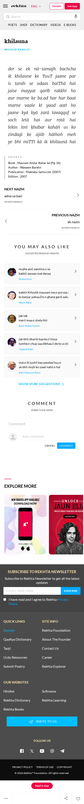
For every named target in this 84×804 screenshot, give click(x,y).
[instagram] (52, 750)
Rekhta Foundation (56, 630)
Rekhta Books (13, 709)
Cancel (50, 445)
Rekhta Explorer (54, 666)
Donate (56, 6)
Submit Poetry (14, 666)
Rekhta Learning (54, 700)
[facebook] (21, 750)
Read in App (42, 785)
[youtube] (42, 750)
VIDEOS (55, 25)
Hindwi (8, 691)
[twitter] (31, 750)
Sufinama (49, 691)
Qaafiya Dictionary (17, 639)
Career (47, 657)
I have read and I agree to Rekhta (38, 601)
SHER (23, 25)
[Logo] (18, 6)
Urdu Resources (15, 657)
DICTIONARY (38, 25)
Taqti (7, 648)
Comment (66, 445)
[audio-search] (75, 16)
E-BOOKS (70, 25)
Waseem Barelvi (17, 49)
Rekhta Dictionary (16, 700)
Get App (72, 6)
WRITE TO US (46, 721)
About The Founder (56, 639)
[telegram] (62, 750)
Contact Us (50, 648)
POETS (12, 25)
